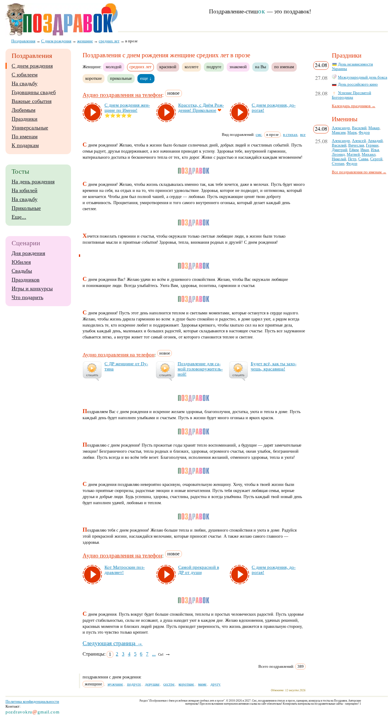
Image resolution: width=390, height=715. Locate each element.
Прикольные (26, 208)
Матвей (353, 154)
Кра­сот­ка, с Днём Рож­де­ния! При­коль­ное (201, 108)
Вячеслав (356, 145)
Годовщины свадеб (34, 92)
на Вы (260, 66)
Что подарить (27, 297)
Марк (352, 132)
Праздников (26, 280)
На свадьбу (24, 83)
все (303, 134)
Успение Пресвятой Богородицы (351, 95)
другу (216, 684)
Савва (363, 159)
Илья (375, 150)
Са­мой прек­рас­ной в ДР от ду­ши (198, 570)
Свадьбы (22, 271)
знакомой (238, 66)
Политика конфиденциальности (32, 701)
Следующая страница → (113, 643)
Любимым (23, 110)
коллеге (191, 66)
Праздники (24, 119)
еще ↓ (146, 78)
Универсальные (30, 128)
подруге (214, 66)
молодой (114, 66)
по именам (284, 66)
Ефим (354, 150)
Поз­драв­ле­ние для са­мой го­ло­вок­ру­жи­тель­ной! (200, 369)
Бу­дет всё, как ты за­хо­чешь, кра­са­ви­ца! (273, 366)
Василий (359, 128)
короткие (93, 78)
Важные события (31, 101)
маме (202, 684)
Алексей (359, 141)
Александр (341, 128)
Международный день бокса (362, 77)
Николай (339, 159)
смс (259, 134)
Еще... (19, 217)
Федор (364, 132)
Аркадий (375, 141)
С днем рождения (32, 66)
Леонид (338, 154)
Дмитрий (339, 150)
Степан (338, 163)
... (154, 654)
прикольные (121, 78)
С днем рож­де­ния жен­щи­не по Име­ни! (127, 108)
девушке (152, 684)
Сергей (376, 159)
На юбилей (24, 190)
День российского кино (358, 84)
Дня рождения (28, 253)
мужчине (115, 684)
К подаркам (25, 145)
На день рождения (33, 182)
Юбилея (21, 262)
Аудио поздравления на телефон (122, 95)
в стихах (290, 134)
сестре (169, 684)
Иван (364, 150)
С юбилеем (24, 75)
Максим (339, 132)
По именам (24, 136)
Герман (372, 145)
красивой (167, 66)
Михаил (368, 154)
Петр (352, 159)
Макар (374, 128)
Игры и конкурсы (32, 288)
